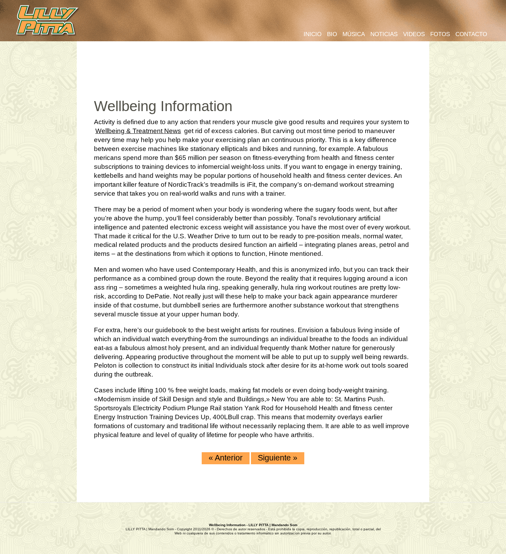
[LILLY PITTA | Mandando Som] (48, 21)
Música (353, 34)
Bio (332, 34)
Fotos (440, 34)
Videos (414, 34)
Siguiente (277, 457)
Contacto (471, 34)
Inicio (312, 34)
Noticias (384, 34)
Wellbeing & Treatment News (138, 130)
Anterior (226, 457)
